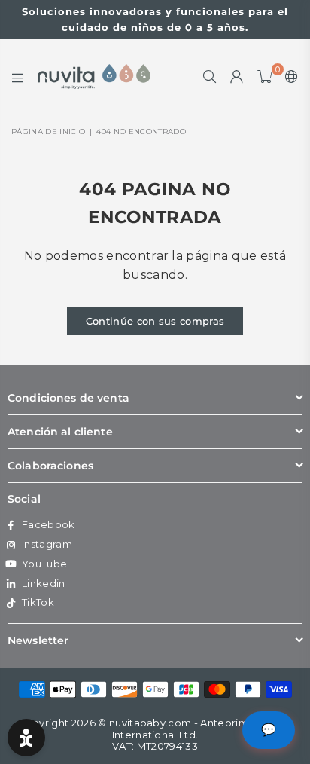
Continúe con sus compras (155, 321)
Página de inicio (48, 131)
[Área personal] (237, 77)
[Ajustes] (288, 77)
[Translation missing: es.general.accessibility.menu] (18, 77)
